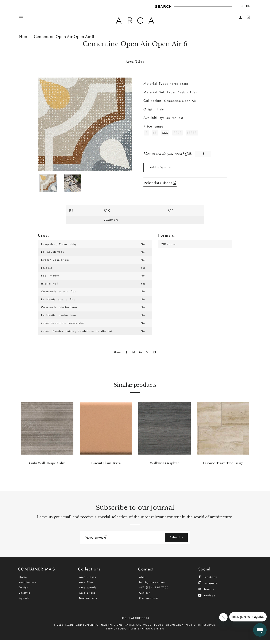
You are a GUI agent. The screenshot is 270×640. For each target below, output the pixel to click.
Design (23, 587)
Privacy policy (117, 628)
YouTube (209, 595)
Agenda (24, 598)
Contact (144, 593)
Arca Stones (87, 577)
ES (241, 6)
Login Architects (135, 618)
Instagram (209, 583)
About (143, 577)
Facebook (209, 577)
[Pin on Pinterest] (147, 352)
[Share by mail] (154, 352)
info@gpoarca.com (152, 582)
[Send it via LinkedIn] (140, 352)
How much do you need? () (167, 154)
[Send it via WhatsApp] (133, 352)
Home (25, 37)
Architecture (27, 582)
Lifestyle (24, 593)
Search (163, 7)
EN (248, 6)
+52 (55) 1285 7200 (154, 587)
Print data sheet (158, 183)
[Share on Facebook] (126, 352)
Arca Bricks (87, 593)
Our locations (148, 598)
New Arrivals (88, 598)
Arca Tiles (135, 61)
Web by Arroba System (147, 628)
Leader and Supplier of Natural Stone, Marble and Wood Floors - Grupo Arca (124, 625)
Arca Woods (87, 587)
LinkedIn (208, 589)
